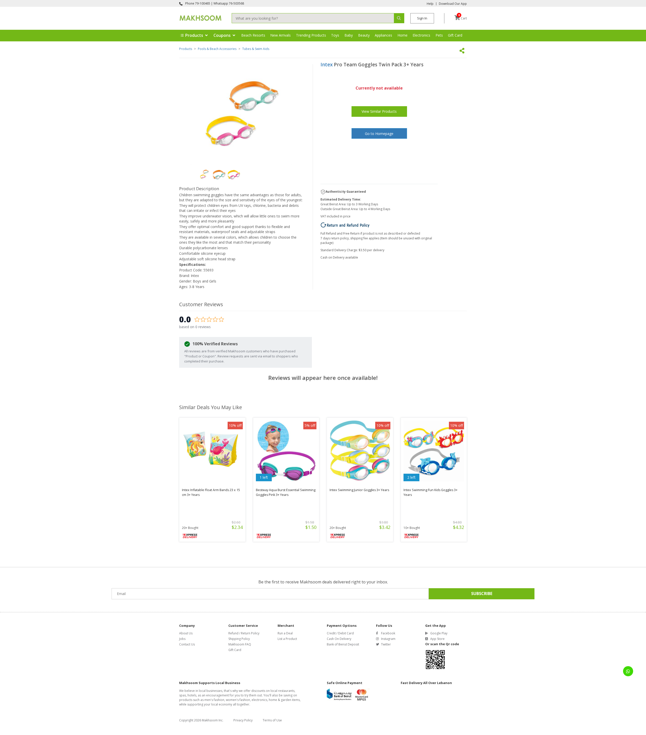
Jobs (182, 639)
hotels (191, 695)
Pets (439, 35)
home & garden (280, 700)
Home (402, 35)
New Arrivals (280, 35)
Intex (326, 64)
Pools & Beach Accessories (217, 49)
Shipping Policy (239, 639)
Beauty (364, 35)
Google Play (438, 633)
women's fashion (238, 700)
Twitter (386, 644)
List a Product (287, 639)
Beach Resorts (253, 35)
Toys (335, 35)
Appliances (383, 35)
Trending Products (311, 35)
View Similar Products (379, 111)
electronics (259, 700)
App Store (437, 639)
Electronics (421, 35)
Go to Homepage (379, 133)
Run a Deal (285, 633)
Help (430, 3)
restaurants (286, 691)
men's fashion (214, 700)
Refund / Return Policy (243, 633)
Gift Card (455, 35)
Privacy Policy (243, 720)
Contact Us (187, 644)
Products (185, 49)
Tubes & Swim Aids (255, 49)
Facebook (388, 633)
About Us (186, 633)
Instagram (388, 639)
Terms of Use (272, 720)
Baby (348, 35)
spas (182, 695)
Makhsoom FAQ (239, 644)
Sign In (422, 18)
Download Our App (453, 3)
